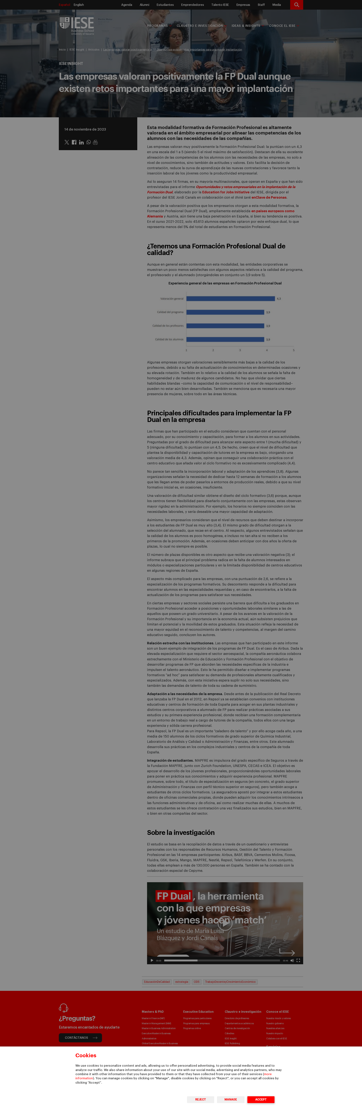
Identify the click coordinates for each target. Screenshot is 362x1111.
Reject (200, 1099)
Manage (231, 1099)
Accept (261, 1099)
